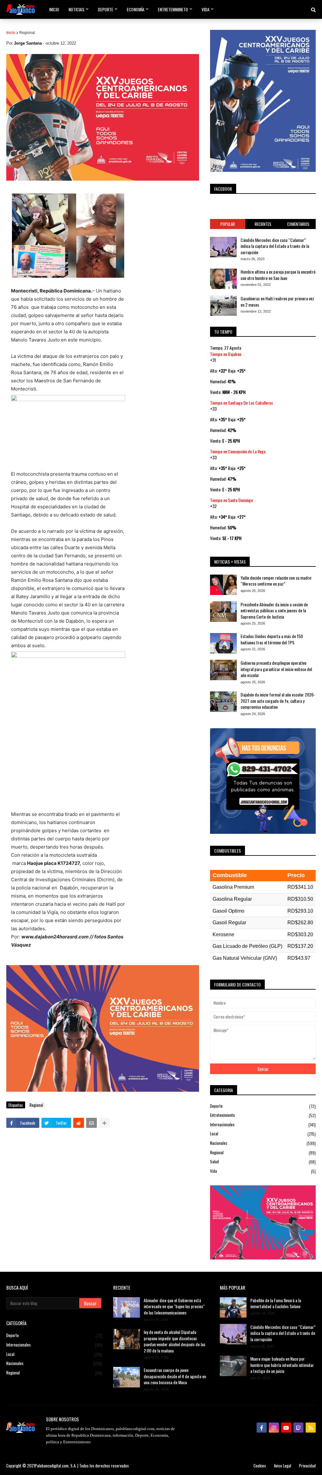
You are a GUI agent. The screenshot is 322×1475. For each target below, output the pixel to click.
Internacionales (263, 1124)
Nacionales (263, 1143)
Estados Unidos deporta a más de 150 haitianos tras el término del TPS (272, 639)
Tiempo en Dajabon (225, 354)
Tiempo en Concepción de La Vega (237, 451)
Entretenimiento (263, 1115)
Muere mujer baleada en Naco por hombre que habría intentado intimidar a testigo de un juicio (282, 1365)
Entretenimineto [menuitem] (173, 9)
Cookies (259, 1465)
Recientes (263, 224)
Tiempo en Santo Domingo (231, 500)
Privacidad (307, 1465)
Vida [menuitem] (205, 9)
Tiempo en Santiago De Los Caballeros (241, 402)
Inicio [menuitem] (54, 9)
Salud (263, 1161)
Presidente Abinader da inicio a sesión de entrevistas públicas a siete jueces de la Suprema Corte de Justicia (274, 610)
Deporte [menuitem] (105, 9)
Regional (27, 32)
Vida (263, 1171)
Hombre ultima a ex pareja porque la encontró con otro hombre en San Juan (278, 275)
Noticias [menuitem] (76, 9)
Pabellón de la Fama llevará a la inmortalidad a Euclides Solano (275, 1303)
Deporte (263, 1106)
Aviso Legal (282, 1465)
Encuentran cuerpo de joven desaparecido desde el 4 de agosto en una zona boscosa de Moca (175, 1376)
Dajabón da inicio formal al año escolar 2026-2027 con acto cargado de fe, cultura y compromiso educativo (278, 700)
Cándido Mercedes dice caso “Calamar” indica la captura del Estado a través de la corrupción (275, 246)
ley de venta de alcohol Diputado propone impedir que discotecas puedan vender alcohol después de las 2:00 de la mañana (174, 1341)
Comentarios (298, 224)
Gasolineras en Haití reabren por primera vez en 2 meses (277, 301)
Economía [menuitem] (135, 9)
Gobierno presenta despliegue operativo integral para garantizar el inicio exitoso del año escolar (276, 669)
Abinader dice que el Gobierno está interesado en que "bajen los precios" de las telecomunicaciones (174, 1306)
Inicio (10, 32)
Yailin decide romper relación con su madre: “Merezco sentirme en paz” (276, 581)
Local (263, 1133)
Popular (227, 224)
